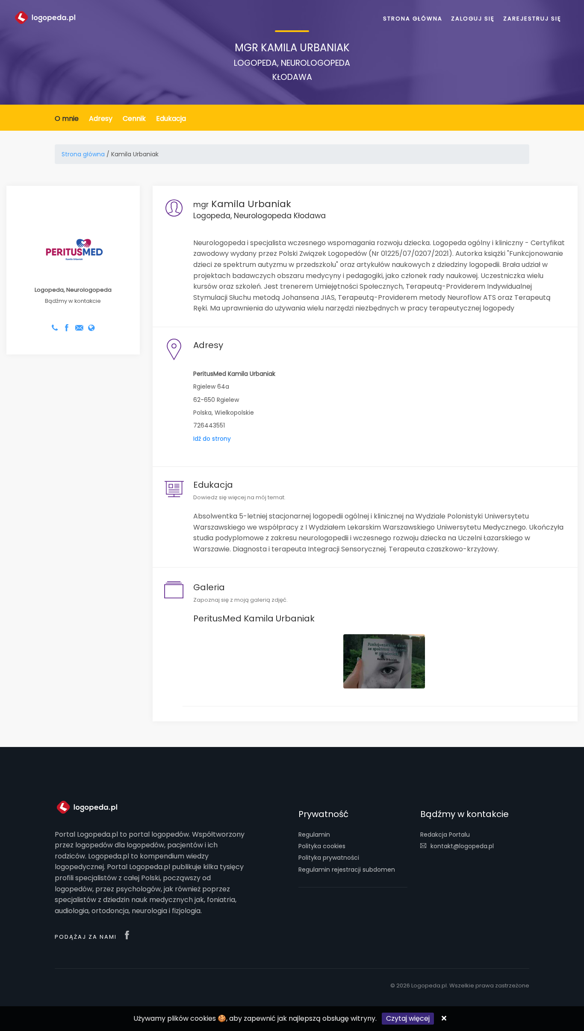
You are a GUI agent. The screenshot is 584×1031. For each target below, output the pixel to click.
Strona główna (412, 19)
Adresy (100, 118)
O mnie (67, 118)
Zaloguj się (473, 19)
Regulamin (314, 834)
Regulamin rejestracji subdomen (346, 869)
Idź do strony (212, 438)
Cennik (134, 118)
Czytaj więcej (408, 1018)
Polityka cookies (321, 846)
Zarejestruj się (532, 19)
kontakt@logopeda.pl (462, 846)
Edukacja (171, 118)
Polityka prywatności (328, 857)
